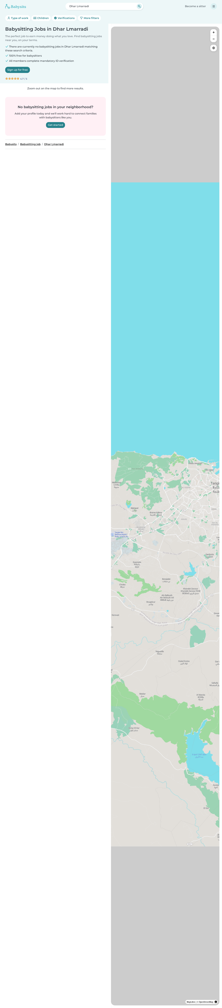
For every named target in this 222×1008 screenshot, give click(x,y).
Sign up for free (17, 69)
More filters (91, 18)
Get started (55, 124)
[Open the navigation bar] (214, 6)
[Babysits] (15, 6)
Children (43, 18)
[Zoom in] (213, 32)
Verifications (66, 18)
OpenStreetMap (206, 1001)
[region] (165, 516)
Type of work (19, 18)
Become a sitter (195, 6)
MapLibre (191, 1001)
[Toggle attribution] (216, 1002)
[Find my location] (213, 48)
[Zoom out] (213, 39)
